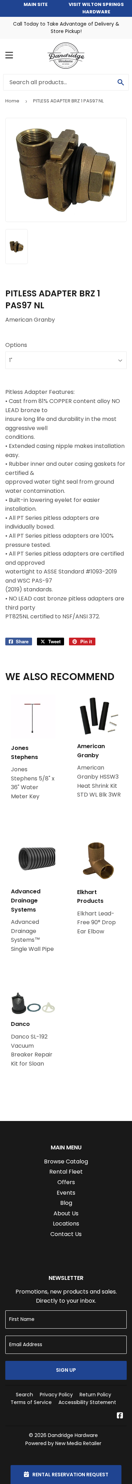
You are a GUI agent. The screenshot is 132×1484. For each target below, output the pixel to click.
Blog (66, 1203)
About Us (66, 1213)
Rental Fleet (66, 1172)
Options (16, 345)
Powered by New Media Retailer (63, 1443)
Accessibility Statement (87, 1402)
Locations (66, 1224)
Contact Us (66, 1234)
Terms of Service (31, 1402)
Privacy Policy (56, 1394)
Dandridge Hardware (73, 1435)
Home (12, 101)
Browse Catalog (66, 1161)
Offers (66, 1182)
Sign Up (66, 1370)
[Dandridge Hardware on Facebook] (120, 1416)
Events (66, 1193)
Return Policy (95, 1394)
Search (24, 1394)
